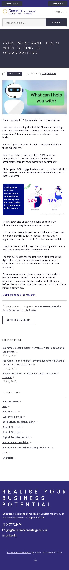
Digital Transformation (15, 437)
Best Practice (9, 411)
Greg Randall (49, 73)
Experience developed (19, 552)
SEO (4, 452)
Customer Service (12, 416)
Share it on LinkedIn (18, 320)
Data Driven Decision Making (18, 421)
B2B (4, 406)
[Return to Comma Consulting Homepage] (19, 11)
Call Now (58, 4)
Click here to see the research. (19, 294)
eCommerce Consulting (15, 442)
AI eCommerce (10, 401)
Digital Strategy (11, 426)
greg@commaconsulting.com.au (26, 530)
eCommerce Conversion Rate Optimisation (26, 447)
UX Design (31, 310)
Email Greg (12, 4)
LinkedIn (11, 535)
